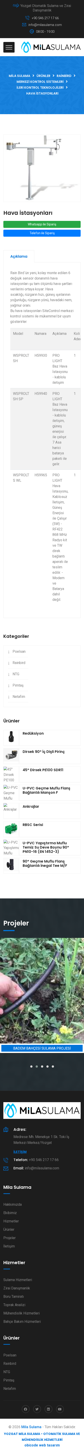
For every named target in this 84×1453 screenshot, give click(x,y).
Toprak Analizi (14, 1305)
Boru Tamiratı (13, 1296)
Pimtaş (18, 685)
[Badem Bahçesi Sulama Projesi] (42, 991)
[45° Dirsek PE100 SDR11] (11, 777)
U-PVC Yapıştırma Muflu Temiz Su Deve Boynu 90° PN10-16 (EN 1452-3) (46, 847)
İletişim (20, 1152)
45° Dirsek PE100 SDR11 (43, 770)
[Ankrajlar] (11, 811)
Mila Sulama (31, 1427)
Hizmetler (11, 1221)
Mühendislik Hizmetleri (21, 1313)
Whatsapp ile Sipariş (42, 224)
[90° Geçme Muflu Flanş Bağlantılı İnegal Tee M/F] (11, 866)
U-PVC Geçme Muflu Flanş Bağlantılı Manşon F (46, 790)
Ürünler (8, 1229)
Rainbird (19, 663)
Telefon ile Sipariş (42, 233)
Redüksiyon (33, 733)
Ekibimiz (10, 1213)
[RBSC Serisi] (11, 829)
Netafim (19, 696)
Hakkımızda (12, 1204)
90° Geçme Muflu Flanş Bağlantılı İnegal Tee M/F (45, 863)
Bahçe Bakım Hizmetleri (22, 1321)
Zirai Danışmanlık (16, 1288)
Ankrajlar (31, 806)
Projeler (9, 1238)
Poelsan (19, 651)
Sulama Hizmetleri (17, 1280)
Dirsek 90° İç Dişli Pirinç (44, 751)
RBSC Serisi (33, 824)
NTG (16, 674)
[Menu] (9, 47)
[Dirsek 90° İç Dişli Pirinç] (11, 756)
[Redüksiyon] (11, 738)
